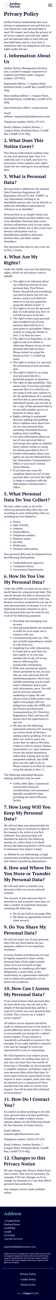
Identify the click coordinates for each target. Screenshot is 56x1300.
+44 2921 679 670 (13, 1239)
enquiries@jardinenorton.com (21, 1134)
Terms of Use (28, 1284)
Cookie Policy (28, 1279)
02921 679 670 (35, 1139)
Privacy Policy (28, 1274)
